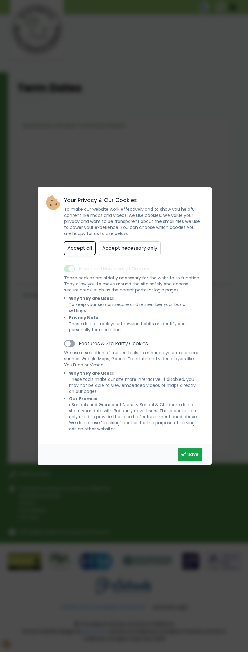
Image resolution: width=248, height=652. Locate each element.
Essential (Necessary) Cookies (114, 268)
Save (192, 454)
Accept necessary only (129, 248)
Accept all (79, 248)
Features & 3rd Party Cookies (113, 343)
